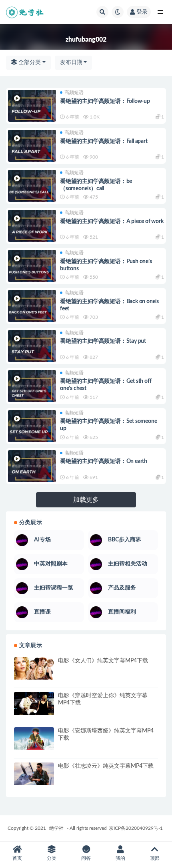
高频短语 (74, 92)
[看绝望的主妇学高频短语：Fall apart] (32, 149)
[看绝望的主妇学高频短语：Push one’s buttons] (32, 269)
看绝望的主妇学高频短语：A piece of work (112, 221)
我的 (120, 858)
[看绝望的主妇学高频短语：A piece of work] (32, 229)
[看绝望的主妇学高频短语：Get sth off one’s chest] (32, 389)
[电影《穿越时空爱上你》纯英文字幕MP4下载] (34, 703)
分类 (51, 858)
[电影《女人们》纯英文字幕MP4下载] (34, 668)
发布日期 (71, 62)
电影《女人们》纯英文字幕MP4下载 (103, 661)
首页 (17, 858)
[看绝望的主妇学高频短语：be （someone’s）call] (32, 189)
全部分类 (29, 62)
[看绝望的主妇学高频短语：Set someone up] (32, 429)
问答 (86, 858)
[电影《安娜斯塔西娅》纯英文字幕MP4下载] (34, 738)
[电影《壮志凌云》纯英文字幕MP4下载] (34, 773)
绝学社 (56, 828)
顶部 (155, 858)
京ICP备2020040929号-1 (136, 828)
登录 (142, 12)
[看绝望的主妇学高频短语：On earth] (32, 469)
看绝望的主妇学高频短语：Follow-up (105, 101)
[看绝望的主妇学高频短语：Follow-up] (32, 109)
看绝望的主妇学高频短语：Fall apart (104, 141)
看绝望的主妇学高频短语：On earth (103, 461)
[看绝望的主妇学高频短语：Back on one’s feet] (32, 309)
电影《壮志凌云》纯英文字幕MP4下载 (106, 766)
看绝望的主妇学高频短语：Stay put (103, 341)
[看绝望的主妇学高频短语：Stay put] (32, 349)
